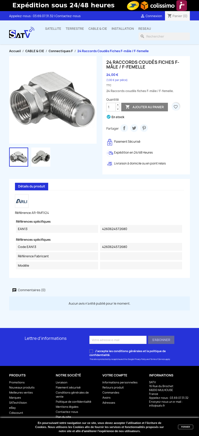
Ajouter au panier (144, 107)
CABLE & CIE (97, 28)
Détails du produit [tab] (31, 186)
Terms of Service (157, 359)
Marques (15, 397)
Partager (124, 128)
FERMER (185, 427)
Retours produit (113, 387)
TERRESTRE (75, 28)
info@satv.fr (157, 405)
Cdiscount (16, 413)
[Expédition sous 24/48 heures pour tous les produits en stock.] (99, 5)
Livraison (61, 382)
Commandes (110, 392)
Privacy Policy (140, 359)
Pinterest (144, 128)
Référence (23, 213)
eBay (12, 408)
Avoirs (106, 397)
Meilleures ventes (21, 392)
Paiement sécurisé (68, 387)
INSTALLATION (123, 28)
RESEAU (144, 28)
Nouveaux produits (22, 387)
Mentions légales (67, 407)
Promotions (17, 382)
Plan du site (63, 417)
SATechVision (18, 402)
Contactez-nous (68, 16)
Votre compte (114, 375)
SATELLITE (53, 28)
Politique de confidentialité (73, 401)
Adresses (108, 402)
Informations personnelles (120, 382)
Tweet (134, 128)
